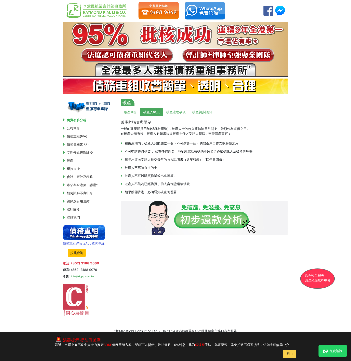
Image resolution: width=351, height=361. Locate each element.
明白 (289, 354)
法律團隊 (73, 209)
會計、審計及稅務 (80, 177)
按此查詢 (76, 253)
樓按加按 (73, 169)
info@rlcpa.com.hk (82, 276)
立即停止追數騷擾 (80, 152)
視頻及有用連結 (78, 201)
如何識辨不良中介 (80, 193)
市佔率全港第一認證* (82, 185)
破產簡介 (130, 112)
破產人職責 (151, 112)
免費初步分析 (76, 120)
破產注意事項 (176, 112)
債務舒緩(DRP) (78, 144)
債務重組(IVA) (77, 136)
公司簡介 (73, 128)
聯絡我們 (73, 217)
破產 (70, 160)
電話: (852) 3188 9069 (81, 263)
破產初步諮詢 (202, 112)
